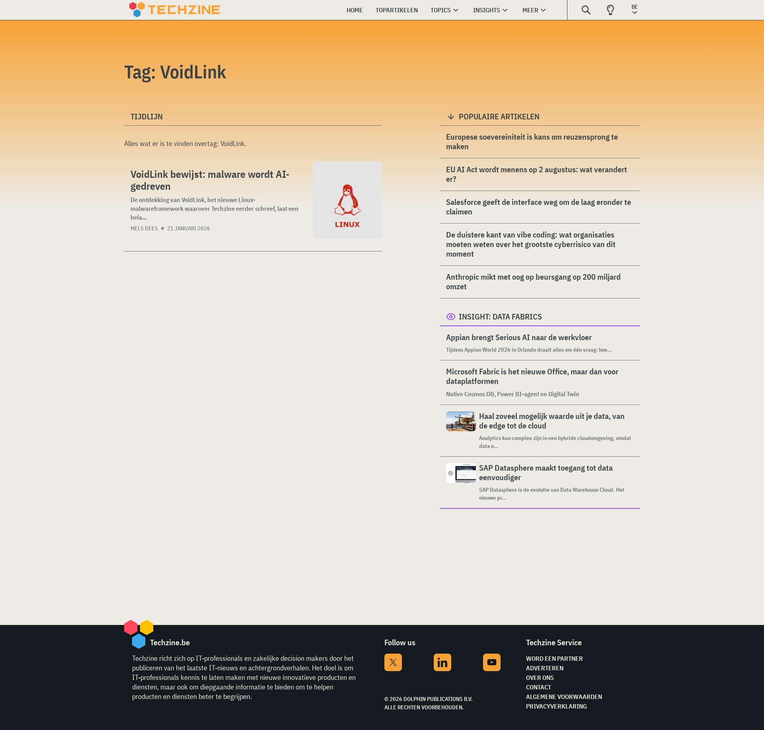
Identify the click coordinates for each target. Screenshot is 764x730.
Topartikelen (397, 10)
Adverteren (544, 668)
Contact (538, 687)
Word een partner (554, 658)
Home (355, 10)
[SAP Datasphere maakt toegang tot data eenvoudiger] (461, 482)
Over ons (540, 677)
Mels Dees (144, 228)
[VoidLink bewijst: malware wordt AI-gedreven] (347, 200)
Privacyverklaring (556, 706)
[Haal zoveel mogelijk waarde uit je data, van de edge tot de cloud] (461, 430)
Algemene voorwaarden (564, 697)
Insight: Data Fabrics (500, 316)
